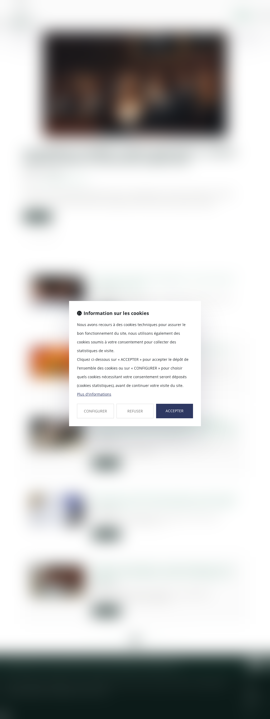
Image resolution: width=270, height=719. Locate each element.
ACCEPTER (175, 410)
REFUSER (135, 411)
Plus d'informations (94, 394)
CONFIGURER (95, 411)
